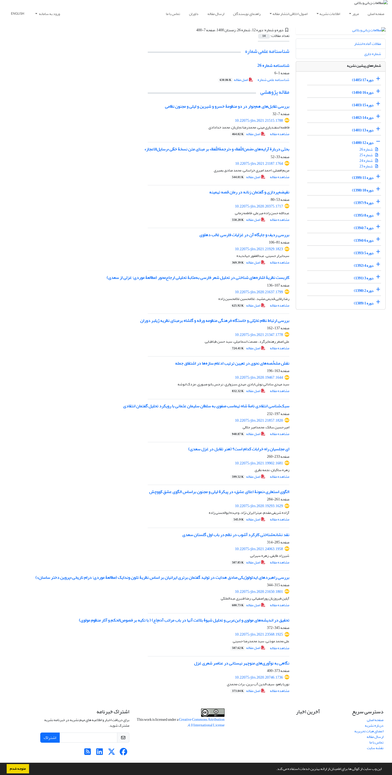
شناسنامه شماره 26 (273, 65)
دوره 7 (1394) (364, 228)
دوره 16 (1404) (363, 92)
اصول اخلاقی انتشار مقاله (290, 13)
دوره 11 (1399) (363, 177)
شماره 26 (366, 149)
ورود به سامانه (49, 13)
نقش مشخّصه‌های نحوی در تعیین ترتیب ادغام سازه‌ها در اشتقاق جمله (232, 363)
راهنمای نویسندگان (247, 13)
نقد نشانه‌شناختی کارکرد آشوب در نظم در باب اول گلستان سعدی (235, 535)
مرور (355, 13)
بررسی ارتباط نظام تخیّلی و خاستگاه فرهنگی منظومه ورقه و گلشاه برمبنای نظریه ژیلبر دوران (214, 320)
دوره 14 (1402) (363, 117)
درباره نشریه (374, 725)
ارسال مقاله (215, 13)
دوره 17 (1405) (363, 80)
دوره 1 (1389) (364, 303)
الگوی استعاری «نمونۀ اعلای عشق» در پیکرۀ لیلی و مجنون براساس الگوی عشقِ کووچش (219, 492)
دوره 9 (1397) (364, 202)
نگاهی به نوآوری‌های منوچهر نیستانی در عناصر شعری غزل (241, 663)
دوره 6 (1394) (364, 240)
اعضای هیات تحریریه (368, 731)
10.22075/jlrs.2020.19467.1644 (259, 377)
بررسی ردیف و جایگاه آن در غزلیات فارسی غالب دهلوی (244, 235)
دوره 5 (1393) (364, 253)
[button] (274, 769)
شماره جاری (372, 53)
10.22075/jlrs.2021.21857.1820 (259, 420)
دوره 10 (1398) (363, 190)
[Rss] (87, 753)
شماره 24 (366, 160)
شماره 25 (366, 155)
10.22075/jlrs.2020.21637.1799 (259, 292)
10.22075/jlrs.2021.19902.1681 (259, 463)
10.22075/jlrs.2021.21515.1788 (259, 120)
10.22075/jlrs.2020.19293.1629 (259, 506)
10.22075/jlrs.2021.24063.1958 (259, 549)
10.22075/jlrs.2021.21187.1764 (259, 163)
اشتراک (50, 738)
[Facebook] (123, 753)
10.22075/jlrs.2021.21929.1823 (259, 249)
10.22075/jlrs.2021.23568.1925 (259, 634)
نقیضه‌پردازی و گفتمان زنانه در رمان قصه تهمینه (249, 192)
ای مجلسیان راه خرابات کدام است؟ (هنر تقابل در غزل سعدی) (238, 449)
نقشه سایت (375, 747)
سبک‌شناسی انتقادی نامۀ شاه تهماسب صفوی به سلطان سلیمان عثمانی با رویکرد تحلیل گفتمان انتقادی (206, 406)
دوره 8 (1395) (364, 215)
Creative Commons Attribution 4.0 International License (202, 722)
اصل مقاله (234, 79)
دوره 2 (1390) (364, 290)
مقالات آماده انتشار (367, 43)
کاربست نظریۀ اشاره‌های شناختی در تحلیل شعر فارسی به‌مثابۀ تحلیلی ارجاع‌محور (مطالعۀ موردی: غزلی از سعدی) (198, 277)
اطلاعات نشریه (329, 13)
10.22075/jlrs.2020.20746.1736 (259, 677)
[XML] (193, 30)
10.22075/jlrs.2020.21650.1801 (259, 591)
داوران (193, 13)
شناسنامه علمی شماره (267, 51)
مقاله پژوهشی (274, 92)
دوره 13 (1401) (363, 130)
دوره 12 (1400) (363, 142)
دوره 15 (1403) (363, 105)
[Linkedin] (99, 753)
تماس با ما (173, 13)
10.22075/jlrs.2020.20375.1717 (259, 206)
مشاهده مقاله (279, 134)
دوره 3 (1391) (364, 278)
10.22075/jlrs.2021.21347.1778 (259, 334)
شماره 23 (366, 166)
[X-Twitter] (111, 753)
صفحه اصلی (376, 13)
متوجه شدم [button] (18, 768)
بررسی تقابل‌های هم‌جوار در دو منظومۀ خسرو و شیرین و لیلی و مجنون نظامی (227, 106)
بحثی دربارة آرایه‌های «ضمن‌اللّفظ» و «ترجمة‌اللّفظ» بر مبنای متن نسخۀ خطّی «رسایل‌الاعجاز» (217, 149)
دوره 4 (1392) (364, 265)
